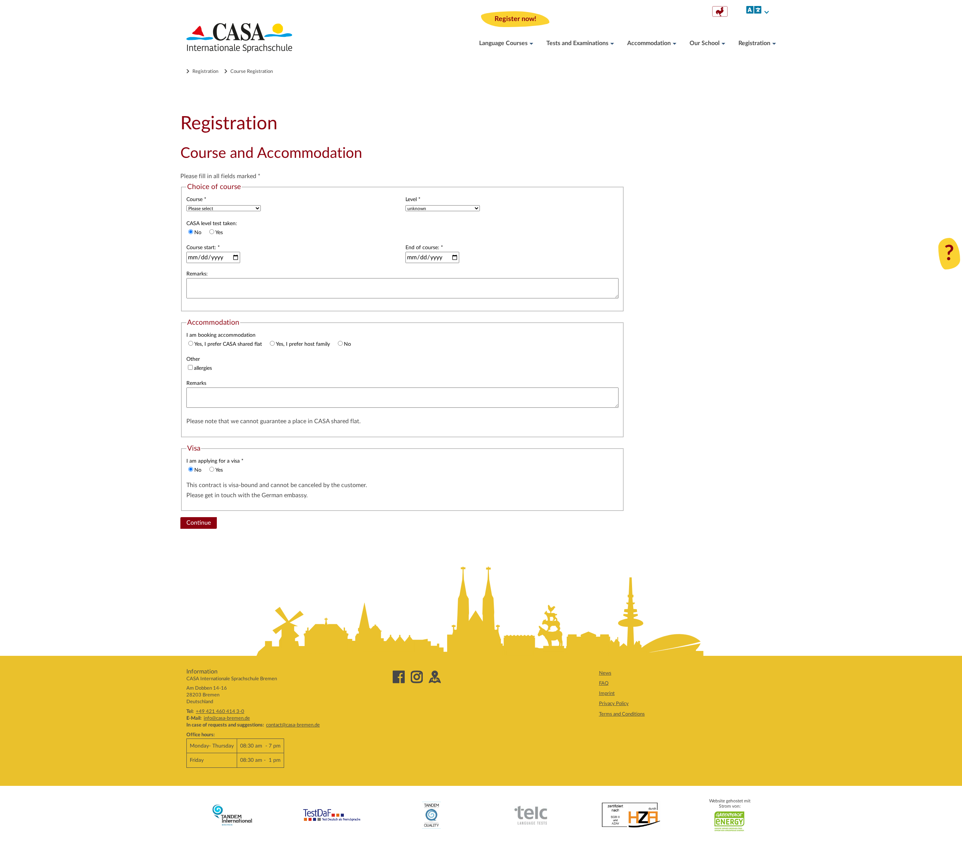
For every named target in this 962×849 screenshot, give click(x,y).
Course (196, 199)
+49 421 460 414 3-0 (220, 711)
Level (412, 199)
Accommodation (649, 43)
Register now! (515, 19)
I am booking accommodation (221, 335)
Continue (198, 523)
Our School (705, 43)
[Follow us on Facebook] (402, 678)
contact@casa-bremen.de (293, 725)
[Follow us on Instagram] (420, 678)
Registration (754, 43)
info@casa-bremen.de (227, 718)
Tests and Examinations (577, 43)
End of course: (424, 247)
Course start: (203, 247)
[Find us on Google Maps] (438, 678)
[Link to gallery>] (720, 15)
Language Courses (503, 43)
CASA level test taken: (211, 223)
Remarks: (197, 274)
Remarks (196, 383)
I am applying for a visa (215, 461)
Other (193, 359)
